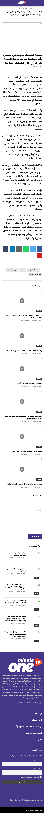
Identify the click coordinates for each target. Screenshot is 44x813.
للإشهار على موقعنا (34, 733)
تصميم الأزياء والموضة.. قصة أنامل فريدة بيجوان (26, 451)
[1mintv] (22, 2)
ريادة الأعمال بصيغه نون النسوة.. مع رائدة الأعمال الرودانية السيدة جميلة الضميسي (23, 417)
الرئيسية (39, 8)
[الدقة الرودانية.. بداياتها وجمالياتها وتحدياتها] (34, 573)
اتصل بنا (38, 739)
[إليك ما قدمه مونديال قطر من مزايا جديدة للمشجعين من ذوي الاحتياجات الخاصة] (34, 637)
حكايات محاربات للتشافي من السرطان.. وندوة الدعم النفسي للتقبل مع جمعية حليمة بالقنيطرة (15, 618)
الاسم (40, 501)
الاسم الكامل (38, 760)
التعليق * (39, 510)
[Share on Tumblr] (5, 249)
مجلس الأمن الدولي (35, 274)
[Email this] (19, 249)
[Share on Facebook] (39, 249)
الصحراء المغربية (33, 270)
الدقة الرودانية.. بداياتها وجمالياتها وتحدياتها (15, 570)
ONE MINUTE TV (25, 8)
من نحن (38, 713)
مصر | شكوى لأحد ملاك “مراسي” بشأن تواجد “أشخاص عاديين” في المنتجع (15, 586)
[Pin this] (39, 255)
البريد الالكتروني (37, 768)
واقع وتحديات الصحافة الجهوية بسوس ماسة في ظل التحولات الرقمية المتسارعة (23, 316)
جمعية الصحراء (12, 270)
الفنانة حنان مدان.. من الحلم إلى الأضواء (29, 383)
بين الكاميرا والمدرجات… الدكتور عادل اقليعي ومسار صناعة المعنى (15, 601)
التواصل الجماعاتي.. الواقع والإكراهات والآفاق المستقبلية (24, 484)
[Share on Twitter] (33, 249)
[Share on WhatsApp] (26, 249)
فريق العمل (37, 719)
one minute (36, 321)
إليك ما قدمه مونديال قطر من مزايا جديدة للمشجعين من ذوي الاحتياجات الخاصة (15, 634)
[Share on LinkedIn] (12, 249)
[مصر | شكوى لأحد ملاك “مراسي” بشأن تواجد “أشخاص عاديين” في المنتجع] (34, 589)
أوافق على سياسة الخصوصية (30, 777)
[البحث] (3, 3)
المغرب (22, 270)
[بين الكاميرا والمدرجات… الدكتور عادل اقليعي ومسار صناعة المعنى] (34, 605)
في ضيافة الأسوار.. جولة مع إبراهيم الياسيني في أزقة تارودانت (23, 350)
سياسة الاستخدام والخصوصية (29, 726)
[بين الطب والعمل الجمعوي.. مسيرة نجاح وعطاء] (34, 558)
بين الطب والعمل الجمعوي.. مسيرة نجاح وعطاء (17, 554)
